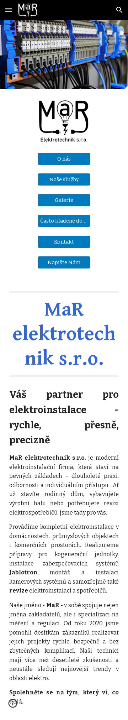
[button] (8, 10)
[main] (64, 334)
